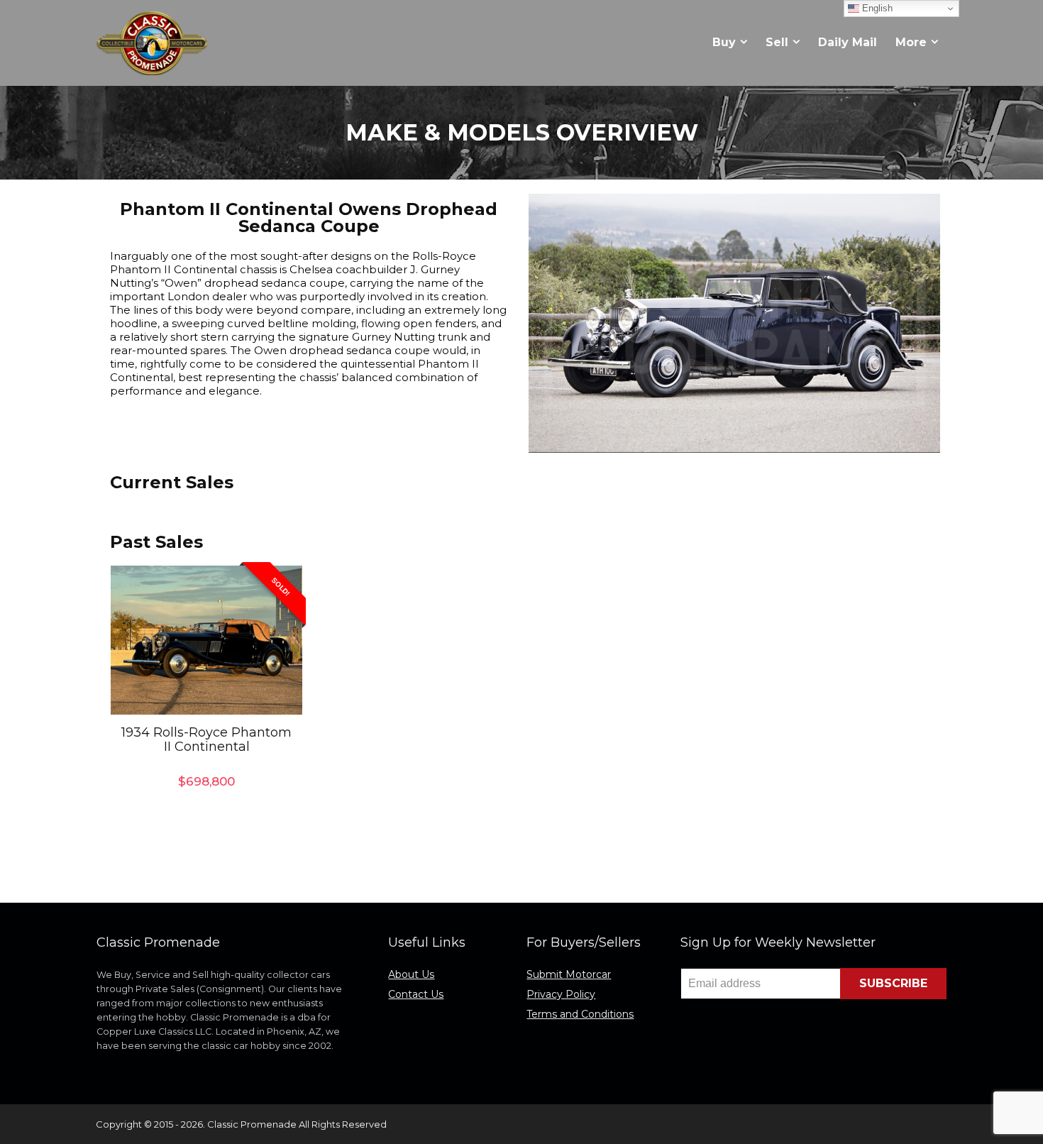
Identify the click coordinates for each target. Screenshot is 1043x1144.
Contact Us (415, 994)
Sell (777, 42)
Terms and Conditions (580, 1014)
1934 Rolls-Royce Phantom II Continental (206, 739)
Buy (724, 42)
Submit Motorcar (568, 974)
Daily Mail (847, 42)
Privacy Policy (560, 994)
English (876, 8)
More (911, 42)
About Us (411, 974)
